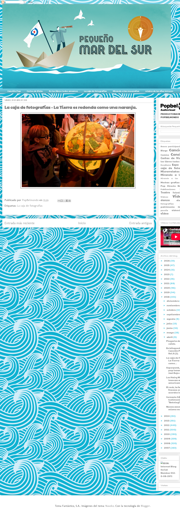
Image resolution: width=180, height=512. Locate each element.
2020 (167, 287)
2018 (167, 296)
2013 (167, 420)
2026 (167, 260)
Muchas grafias (170, 182)
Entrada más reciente (19, 223)
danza (165, 200)
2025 (167, 265)
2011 (167, 429)
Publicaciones (168, 189)
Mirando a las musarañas (126, 91)
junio (170, 328)
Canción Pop (14, 91)
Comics (165, 154)
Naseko (109, 506)
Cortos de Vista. (35, 91)
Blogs (164, 150)
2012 (167, 425)
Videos (164, 196)
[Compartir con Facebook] (67, 200)
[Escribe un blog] (61, 200)
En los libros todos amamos (63, 91)
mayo (170, 332)
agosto (171, 318)
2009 (167, 438)
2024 (167, 269)
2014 (167, 416)
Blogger (145, 506)
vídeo (165, 213)
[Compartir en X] (64, 200)
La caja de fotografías (95, 91)
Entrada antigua (140, 223)
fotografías (167, 203)
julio (169, 323)
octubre (171, 309)
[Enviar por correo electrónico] (59, 200)
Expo (175, 164)
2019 (167, 292)
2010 (167, 434)
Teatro (165, 192)
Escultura (166, 164)
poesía (164, 210)
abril (170, 337)
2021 (167, 283)
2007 (167, 447)
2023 (167, 274)
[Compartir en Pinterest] (69, 200)
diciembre (173, 300)
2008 (167, 443)
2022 (167, 278)
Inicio (82, 223)
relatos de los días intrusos (159, 91)
